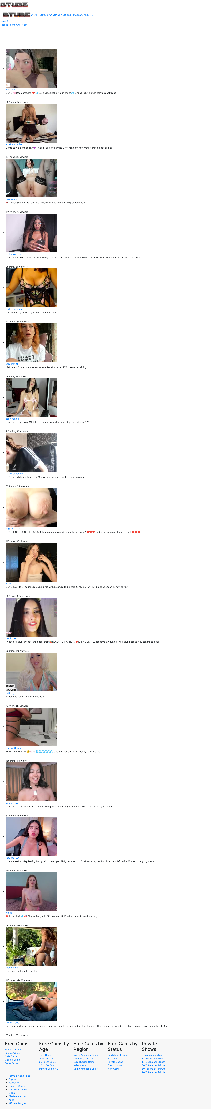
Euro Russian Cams (83, 1061)
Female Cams (12, 1052)
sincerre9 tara (13, 748)
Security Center (17, 1086)
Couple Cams (12, 1059)
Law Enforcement (18, 1089)
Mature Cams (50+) (50, 1068)
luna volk (11, 89)
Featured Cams (13, 1049)
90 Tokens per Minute (153, 1072)
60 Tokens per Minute (153, 1068)
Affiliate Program (18, 1103)
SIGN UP (90, 14)
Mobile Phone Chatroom (14, 24)
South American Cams (85, 1068)
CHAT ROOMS (38, 14)
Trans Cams (11, 1063)
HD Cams (113, 1058)
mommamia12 (13, 967)
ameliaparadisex (14, 144)
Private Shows (115, 1061)
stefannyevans (13, 254)
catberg (10, 693)
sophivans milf (13, 418)
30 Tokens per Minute (153, 1065)
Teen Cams (45, 1055)
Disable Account (17, 1096)
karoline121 (12, 363)
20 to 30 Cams (47, 1061)
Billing (12, 1092)
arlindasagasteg (14, 473)
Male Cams (11, 1056)
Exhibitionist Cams (118, 1055)
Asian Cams (79, 1065)
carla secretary (14, 308)
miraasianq (12, 199)
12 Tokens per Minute (153, 1058)
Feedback (14, 1082)
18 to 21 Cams (47, 1058)
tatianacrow (12, 857)
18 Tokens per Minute (153, 1061)
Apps (11, 1099)
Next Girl (5, 21)
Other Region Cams (84, 1058)
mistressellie (12, 1022)
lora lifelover (12, 803)
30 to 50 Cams (47, 1065)
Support (13, 1079)
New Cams (113, 1068)
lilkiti (8, 583)
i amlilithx (11, 638)
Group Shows (115, 1065)
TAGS (76, 14)
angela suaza (13, 528)
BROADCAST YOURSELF (59, 14)
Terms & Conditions (19, 1075)
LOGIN (82, 14)
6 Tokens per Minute (153, 1055)
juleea (9, 912)
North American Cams (85, 1055)
